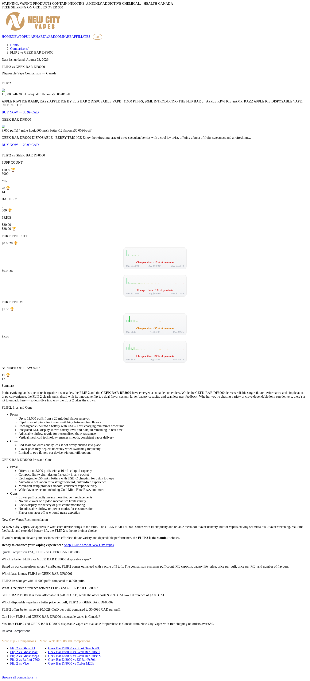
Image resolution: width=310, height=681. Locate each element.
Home (14, 45)
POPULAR (27, 36)
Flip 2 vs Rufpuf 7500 (25, 659)
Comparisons (19, 48)
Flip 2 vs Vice (19, 663)
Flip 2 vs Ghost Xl (22, 648)
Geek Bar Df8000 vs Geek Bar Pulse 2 (74, 652)
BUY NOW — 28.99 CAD (20, 145)
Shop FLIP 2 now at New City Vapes (89, 545)
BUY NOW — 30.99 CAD (20, 112)
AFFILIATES (80, 36)
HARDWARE (45, 36)
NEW (16, 36)
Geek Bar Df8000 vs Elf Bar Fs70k (72, 659)
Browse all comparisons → (20, 677)
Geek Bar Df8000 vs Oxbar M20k (71, 663)
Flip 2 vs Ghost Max (24, 652)
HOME (7, 36)
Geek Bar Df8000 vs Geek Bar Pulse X (74, 656)
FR (97, 36)
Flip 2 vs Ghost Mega (24, 656)
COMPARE (63, 36)
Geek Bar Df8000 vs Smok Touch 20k (74, 648)
